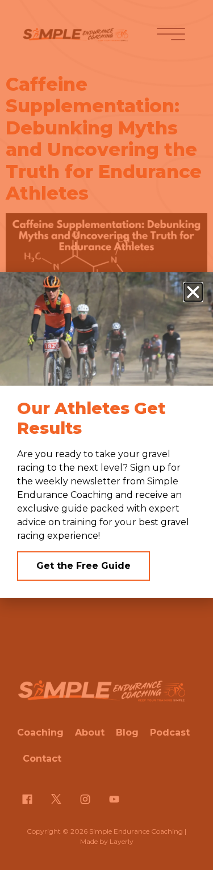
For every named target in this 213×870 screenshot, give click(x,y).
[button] (193, 292)
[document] (106, 435)
